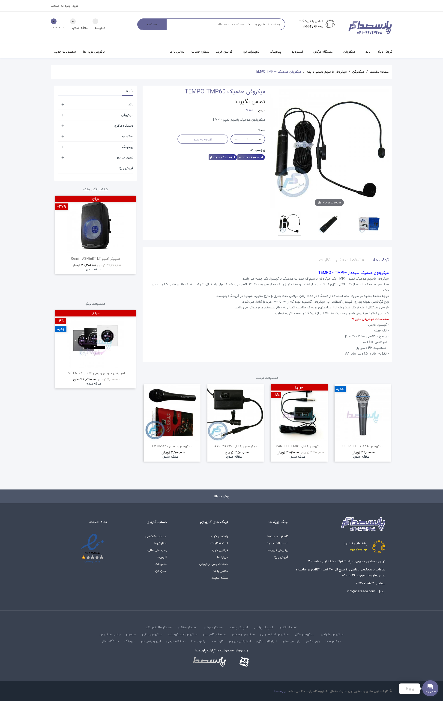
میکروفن (127, 115)
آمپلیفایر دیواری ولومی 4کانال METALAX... (95, 373)
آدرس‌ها (162, 557)
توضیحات (379, 260)
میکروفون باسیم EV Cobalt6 (172, 446)
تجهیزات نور (125, 157)
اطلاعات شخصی (156, 536)
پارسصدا (280, 691)
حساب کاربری (157, 522)
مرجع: (261, 110)
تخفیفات (161, 564)
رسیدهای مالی (157, 550)
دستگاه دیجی (176, 641)
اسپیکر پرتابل (263, 627)
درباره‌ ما (222, 557)
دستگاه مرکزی (123, 125)
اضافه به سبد (203, 139)
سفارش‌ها (160, 543)
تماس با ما (220, 571)
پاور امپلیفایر (291, 641)
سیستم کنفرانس (214, 634)
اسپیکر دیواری (213, 627)
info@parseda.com (361, 591)
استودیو (127, 136)
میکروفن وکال (304, 634)
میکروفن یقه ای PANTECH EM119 (299, 446)
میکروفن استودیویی (274, 634)
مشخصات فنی (350, 260)
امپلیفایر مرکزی (266, 641)
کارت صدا (217, 641)
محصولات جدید (277, 543)
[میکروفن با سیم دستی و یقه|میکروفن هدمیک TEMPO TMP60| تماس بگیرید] (289, 224)
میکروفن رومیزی (243, 634)
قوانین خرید (219, 550)
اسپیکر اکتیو (288, 627)
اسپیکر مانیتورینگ (159, 627)
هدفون (131, 634)
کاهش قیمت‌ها (277, 536)
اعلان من (161, 571)
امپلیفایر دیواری (240, 641)
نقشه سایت (219, 578)
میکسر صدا (333, 641)
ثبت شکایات (219, 543)
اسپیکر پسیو (239, 627)
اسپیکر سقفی (187, 627)
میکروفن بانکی (152, 634)
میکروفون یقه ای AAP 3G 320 (235, 446)
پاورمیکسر (313, 641)
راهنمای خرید (219, 536)
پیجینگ (127, 147)
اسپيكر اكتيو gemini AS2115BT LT (95, 259)
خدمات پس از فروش (213, 564)
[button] (146, 434)
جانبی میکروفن (110, 634)
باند (130, 104)
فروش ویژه (126, 168)
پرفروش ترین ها (277, 550)
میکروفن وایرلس (332, 634)
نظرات (325, 260)
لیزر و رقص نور (151, 641)
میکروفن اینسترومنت (183, 634)
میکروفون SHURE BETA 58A (362, 446)
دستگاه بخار (110, 641)
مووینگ (129, 641)
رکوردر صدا (198, 641)
